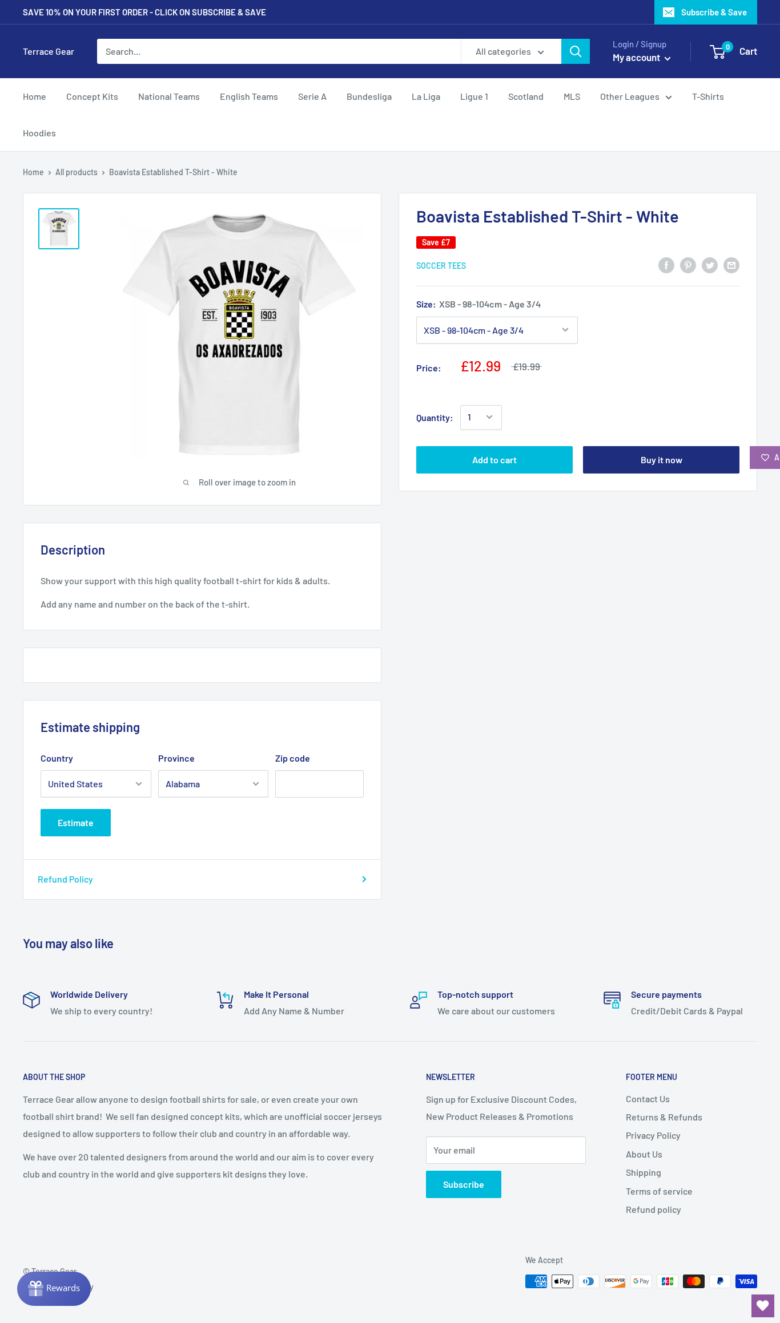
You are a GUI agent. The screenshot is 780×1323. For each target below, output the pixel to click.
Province (176, 757)
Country (57, 757)
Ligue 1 (474, 96)
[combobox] (279, 51)
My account (637, 57)
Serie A (312, 96)
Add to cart (494, 459)
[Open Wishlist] (762, 1305)
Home (34, 96)
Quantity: (434, 416)
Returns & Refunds (664, 1116)
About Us (644, 1153)
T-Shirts (708, 96)
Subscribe (463, 1184)
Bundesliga (369, 96)
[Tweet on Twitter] (710, 264)
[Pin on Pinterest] (688, 264)
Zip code (292, 757)
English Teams (249, 96)
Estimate (76, 822)
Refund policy (653, 1209)
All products (76, 172)
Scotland (526, 96)
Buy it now (661, 459)
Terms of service (659, 1191)
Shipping (643, 1172)
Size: (478, 303)
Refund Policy (65, 878)
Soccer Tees (441, 265)
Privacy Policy (653, 1135)
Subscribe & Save (714, 12)
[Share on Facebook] (666, 264)
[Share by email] (731, 264)
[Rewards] (54, 1289)
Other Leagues (630, 96)
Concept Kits (92, 96)
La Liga (426, 96)
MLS (572, 96)
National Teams (169, 96)
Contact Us (648, 1098)
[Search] (575, 51)
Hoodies (39, 132)
